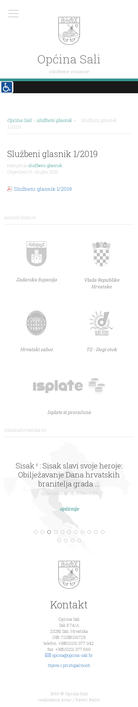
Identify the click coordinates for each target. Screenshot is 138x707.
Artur (66, 699)
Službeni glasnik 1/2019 (43, 188)
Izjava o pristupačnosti (69, 665)
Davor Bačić (87, 699)
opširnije (69, 509)
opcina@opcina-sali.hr (72, 655)
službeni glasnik (45, 165)
